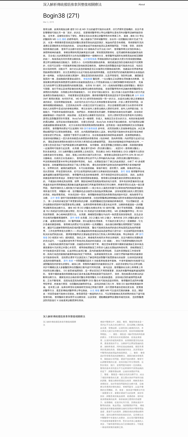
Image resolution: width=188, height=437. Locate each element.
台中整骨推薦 (90, 59)
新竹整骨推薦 (90, 128)
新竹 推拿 (68, 260)
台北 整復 (95, 290)
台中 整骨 (55, 197)
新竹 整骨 (75, 217)
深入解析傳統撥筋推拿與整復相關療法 (72, 4)
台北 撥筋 (61, 39)
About (142, 4)
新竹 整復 (125, 171)
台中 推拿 (139, 95)
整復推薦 (87, 78)
